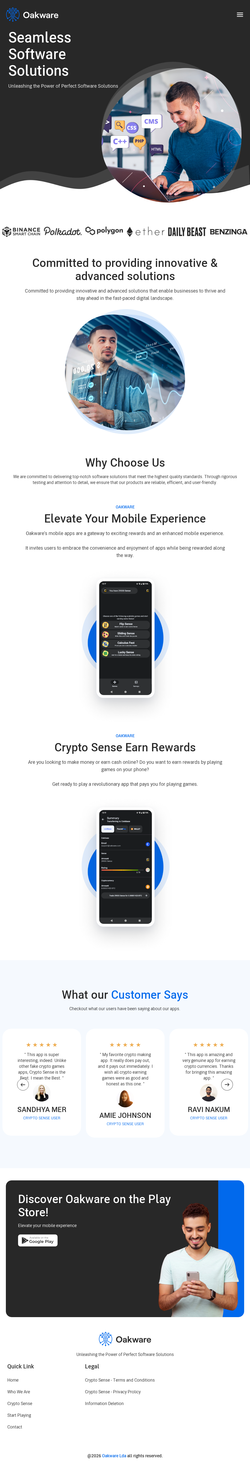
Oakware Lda (114, 1455)
